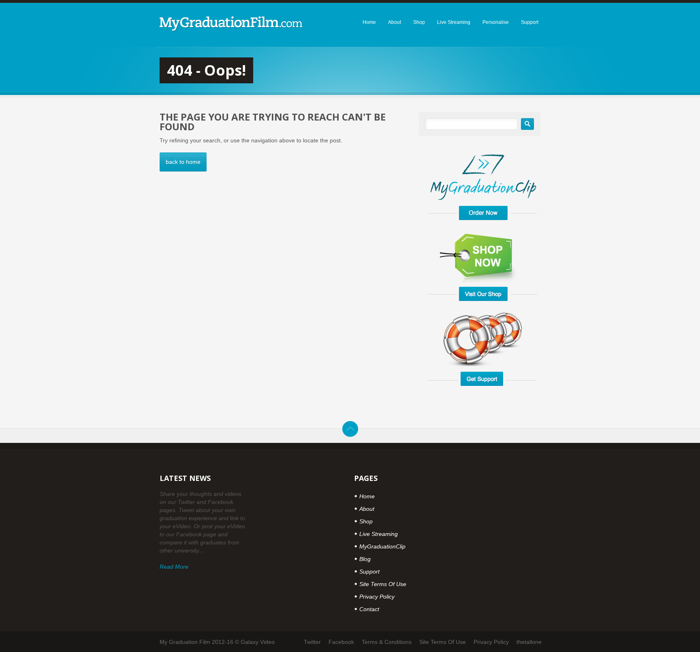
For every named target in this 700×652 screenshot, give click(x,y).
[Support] (482, 390)
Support (369, 571)
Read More (174, 566)
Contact (369, 609)
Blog (365, 559)
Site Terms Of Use (382, 584)
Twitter (312, 642)
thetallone (529, 642)
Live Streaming (378, 534)
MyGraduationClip (382, 546)
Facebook (341, 642)
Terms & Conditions (387, 642)
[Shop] (482, 306)
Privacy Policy (377, 596)
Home (367, 496)
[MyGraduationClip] (482, 226)
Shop (366, 521)
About (366, 509)
